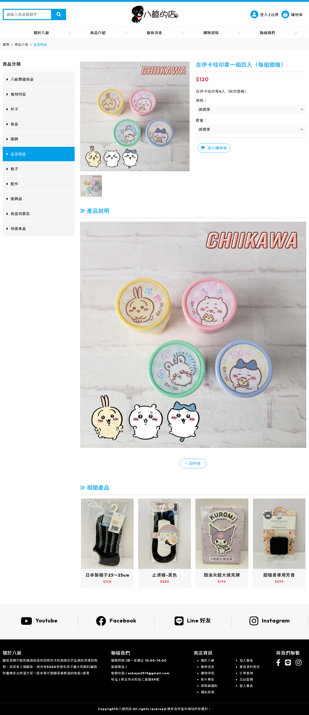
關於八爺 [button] (41, 33)
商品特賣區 (20, 213)
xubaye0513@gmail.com (149, 673)
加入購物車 (217, 148)
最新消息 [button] (154, 33)
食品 (14, 124)
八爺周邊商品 (22, 79)
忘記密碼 (246, 679)
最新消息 (207, 667)
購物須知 (207, 673)
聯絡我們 (267, 33)
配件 (14, 184)
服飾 (14, 139)
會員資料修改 (250, 667)
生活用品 (18, 154)
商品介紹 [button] (98, 33)
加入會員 (246, 660)
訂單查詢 (246, 673)
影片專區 (207, 679)
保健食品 (18, 228)
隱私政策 (207, 692)
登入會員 (246, 686)
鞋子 (14, 169)
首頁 (6, 45)
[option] (135, 116)
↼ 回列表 (193, 463)
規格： (201, 100)
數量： (201, 120)
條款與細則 (209, 686)
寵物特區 (18, 94)
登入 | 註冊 (269, 14)
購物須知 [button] (211, 33)
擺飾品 (16, 199)
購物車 (297, 14)
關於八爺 (207, 660)
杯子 (14, 109)
